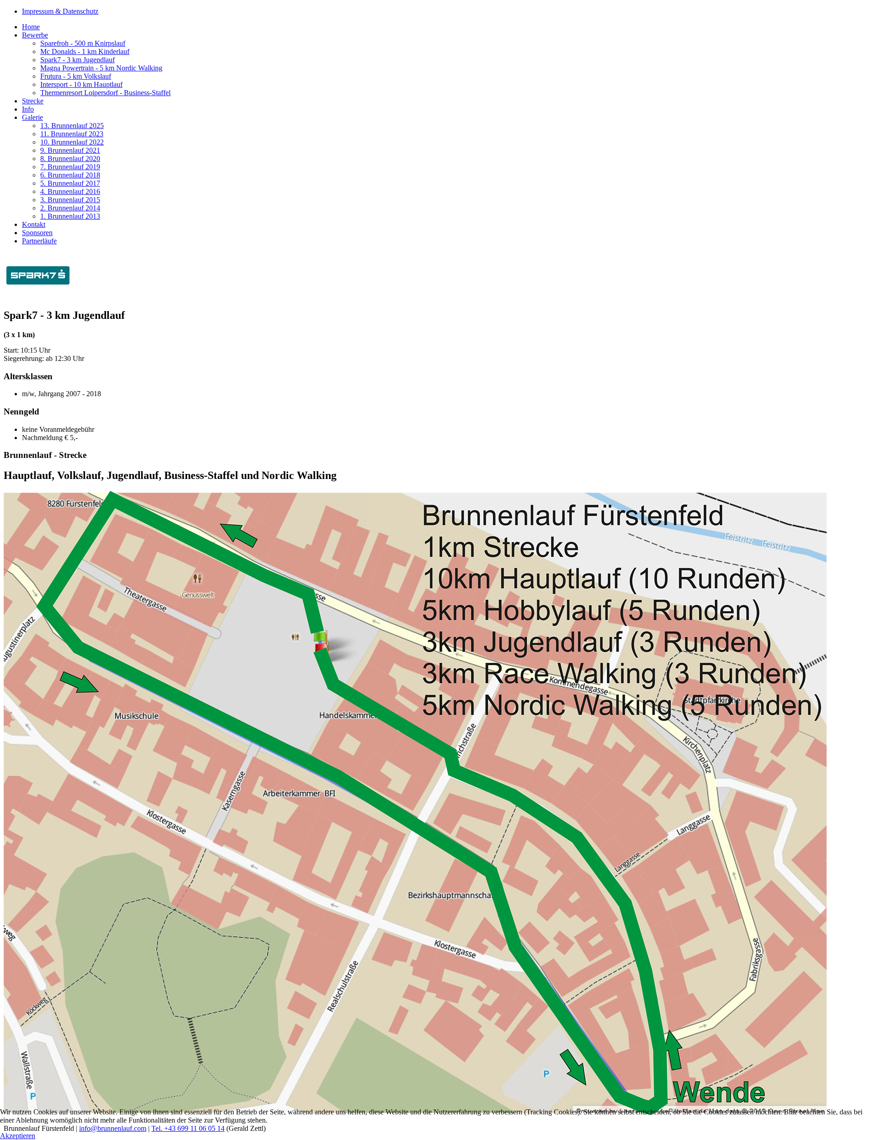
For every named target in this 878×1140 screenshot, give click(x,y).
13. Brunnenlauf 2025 (72, 125)
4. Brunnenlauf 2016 (70, 191)
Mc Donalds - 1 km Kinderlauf (84, 51)
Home (31, 27)
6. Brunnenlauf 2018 (70, 175)
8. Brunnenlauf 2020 (70, 158)
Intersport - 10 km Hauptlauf (81, 84)
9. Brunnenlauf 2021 (70, 150)
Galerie (32, 117)
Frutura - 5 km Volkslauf (75, 76)
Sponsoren (37, 233)
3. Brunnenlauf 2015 (70, 200)
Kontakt (33, 224)
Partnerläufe (39, 241)
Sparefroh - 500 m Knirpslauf (82, 43)
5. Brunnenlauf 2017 (70, 183)
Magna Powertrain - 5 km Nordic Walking (101, 68)
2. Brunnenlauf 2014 (70, 208)
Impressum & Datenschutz (60, 11)
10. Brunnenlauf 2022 (72, 142)
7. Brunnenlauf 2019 (70, 167)
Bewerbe (35, 35)
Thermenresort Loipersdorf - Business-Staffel (105, 93)
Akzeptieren (17, 1136)
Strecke (32, 101)
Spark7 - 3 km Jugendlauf (77, 60)
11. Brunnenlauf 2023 (71, 134)
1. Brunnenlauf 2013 (70, 216)
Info (28, 109)
